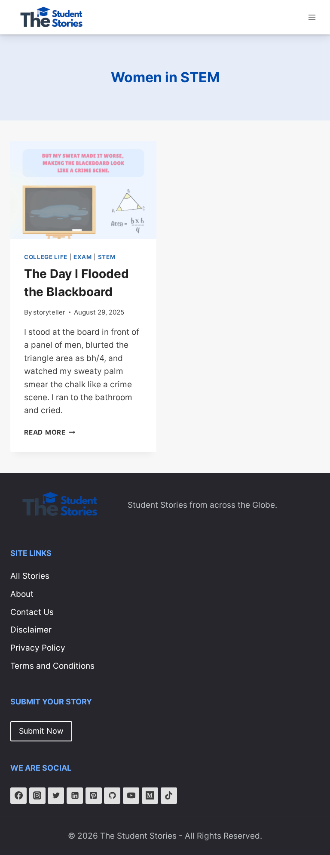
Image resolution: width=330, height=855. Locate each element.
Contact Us (32, 612)
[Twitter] (56, 795)
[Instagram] (37, 795)
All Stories (29, 576)
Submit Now (41, 730)
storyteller (49, 312)
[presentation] (83, 190)
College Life (45, 256)
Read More (50, 432)
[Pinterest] (94, 795)
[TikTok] (169, 795)
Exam (82, 256)
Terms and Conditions (52, 666)
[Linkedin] (75, 795)
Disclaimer (31, 630)
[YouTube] (131, 795)
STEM (107, 256)
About (22, 594)
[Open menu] (312, 17)
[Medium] (150, 795)
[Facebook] (18, 795)
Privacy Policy (37, 648)
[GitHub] (112, 795)
